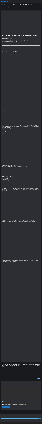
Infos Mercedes (9, 4)
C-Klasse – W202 (30, 4)
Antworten (39, 378)
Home (5, 4)
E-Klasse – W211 (19, 4)
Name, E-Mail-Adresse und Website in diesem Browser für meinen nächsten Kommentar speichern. (14, 404)
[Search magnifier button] (40, 418)
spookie (11, 38)
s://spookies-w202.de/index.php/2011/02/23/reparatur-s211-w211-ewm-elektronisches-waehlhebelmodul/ (15, 166)
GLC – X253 (14, 4)
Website (3, 401)
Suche (2, 4)
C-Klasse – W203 (25, 4)
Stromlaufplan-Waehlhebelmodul (5, 176)
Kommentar (3, 385)
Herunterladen (12, 176)
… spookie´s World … (5, 1)
